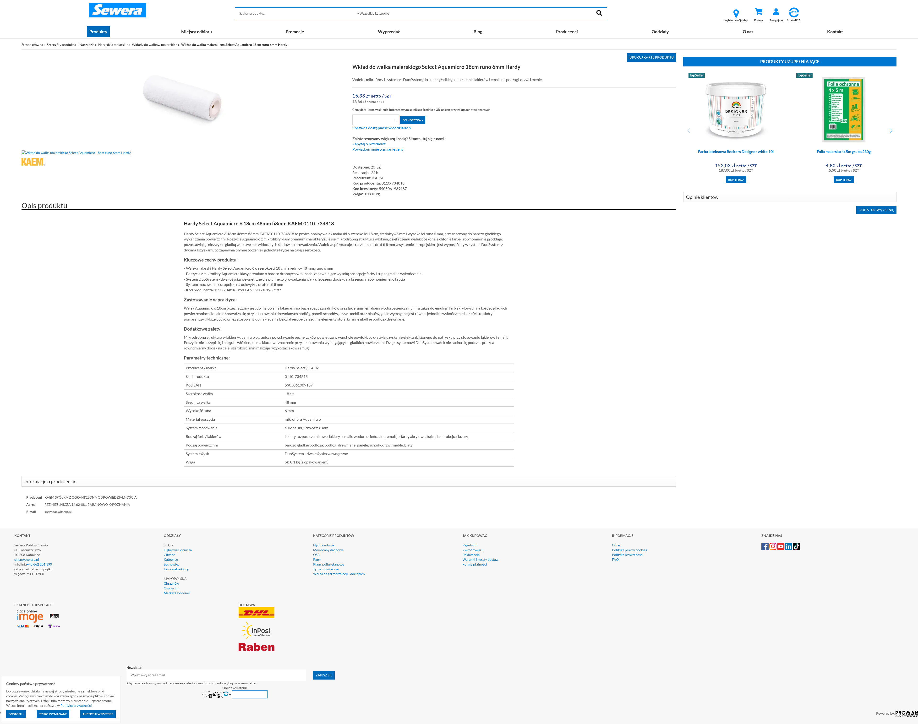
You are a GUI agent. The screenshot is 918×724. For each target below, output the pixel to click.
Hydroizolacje (323, 545)
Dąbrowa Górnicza (178, 550)
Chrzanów (171, 583)
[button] (891, 130)
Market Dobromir (177, 593)
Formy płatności (475, 564)
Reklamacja (471, 555)
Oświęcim (171, 588)
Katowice (171, 559)
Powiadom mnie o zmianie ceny (378, 149)
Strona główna (32, 45)
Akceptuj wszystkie (97, 714)
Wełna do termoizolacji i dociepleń (339, 574)
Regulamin (470, 545)
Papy (317, 559)
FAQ (615, 559)
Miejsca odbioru (196, 31)
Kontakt (835, 31)
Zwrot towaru (473, 550)
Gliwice (169, 555)
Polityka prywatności (627, 555)
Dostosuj (16, 714)
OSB (316, 555)
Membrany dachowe (328, 550)
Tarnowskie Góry (176, 569)
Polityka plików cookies (629, 550)
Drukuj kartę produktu (651, 57)
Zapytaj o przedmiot (369, 144)
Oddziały (660, 31)
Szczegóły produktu (61, 45)
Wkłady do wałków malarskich (154, 45)
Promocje (295, 31)
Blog (478, 31)
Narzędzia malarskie (113, 45)
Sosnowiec (172, 564)
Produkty (98, 31)
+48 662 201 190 (39, 564)
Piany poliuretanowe (328, 564)
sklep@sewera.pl (26, 559)
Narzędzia (87, 45)
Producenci (567, 31)
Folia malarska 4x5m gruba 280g (844, 151)
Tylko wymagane (53, 714)
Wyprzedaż (389, 31)
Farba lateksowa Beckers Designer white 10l (736, 151)
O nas (748, 31)
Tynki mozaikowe (326, 569)
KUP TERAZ (736, 180)
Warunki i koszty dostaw (480, 559)
